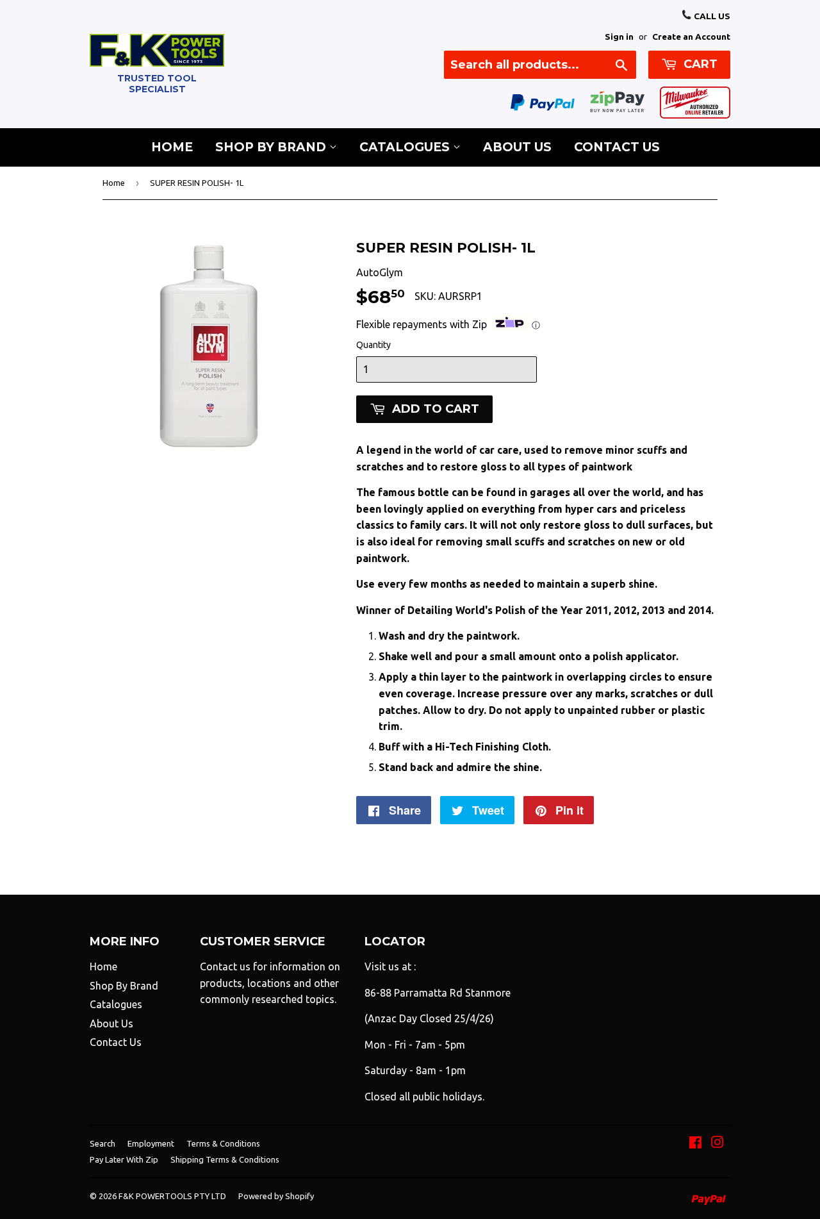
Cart (699, 64)
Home (172, 147)
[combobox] (540, 65)
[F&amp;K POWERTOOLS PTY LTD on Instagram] (717, 1143)
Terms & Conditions (223, 1143)
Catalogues (406, 147)
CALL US (711, 16)
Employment (150, 1143)
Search (102, 1143)
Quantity (373, 345)
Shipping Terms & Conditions (224, 1159)
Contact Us (617, 147)
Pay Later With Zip (124, 1159)
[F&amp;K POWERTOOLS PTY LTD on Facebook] (695, 1143)
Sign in (619, 36)
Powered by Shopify (276, 1195)
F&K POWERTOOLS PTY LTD (172, 1195)
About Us (517, 147)
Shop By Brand (272, 147)
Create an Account (691, 36)
